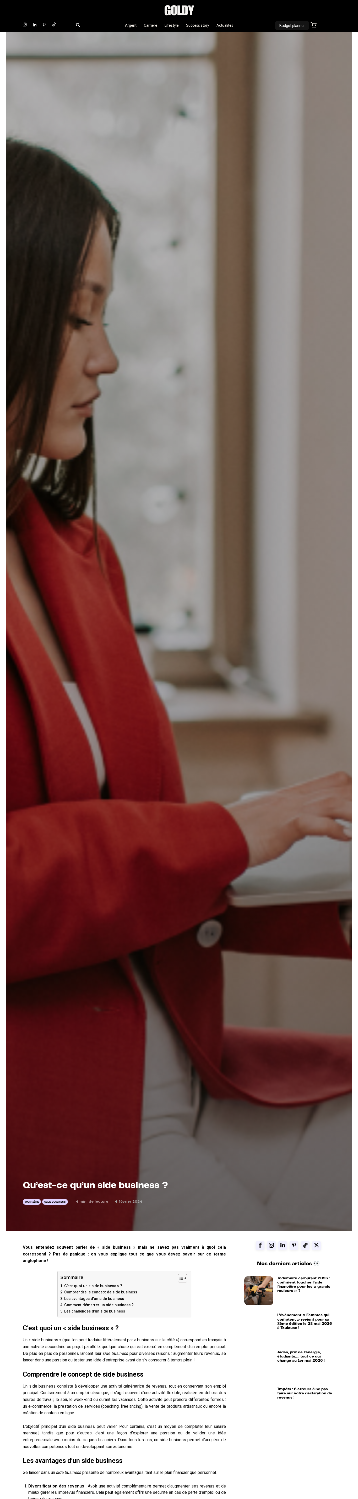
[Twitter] (316, 1245)
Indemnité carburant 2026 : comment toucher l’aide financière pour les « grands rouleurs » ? (303, 1284)
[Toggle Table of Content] (180, 1278)
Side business (55, 1202)
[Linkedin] (34, 25)
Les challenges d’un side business (94, 1311)
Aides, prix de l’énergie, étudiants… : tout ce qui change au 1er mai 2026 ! (301, 1356)
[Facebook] (260, 1245)
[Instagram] (24, 25)
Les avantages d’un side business (94, 1299)
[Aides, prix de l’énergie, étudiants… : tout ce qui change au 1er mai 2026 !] (258, 1364)
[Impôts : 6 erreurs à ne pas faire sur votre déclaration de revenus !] (258, 1401)
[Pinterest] (44, 25)
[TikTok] (54, 25)
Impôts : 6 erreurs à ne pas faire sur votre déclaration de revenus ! (304, 1393)
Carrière (32, 1202)
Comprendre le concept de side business (100, 1292)
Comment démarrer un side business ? (99, 1305)
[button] (78, 25)
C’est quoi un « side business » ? (93, 1286)
